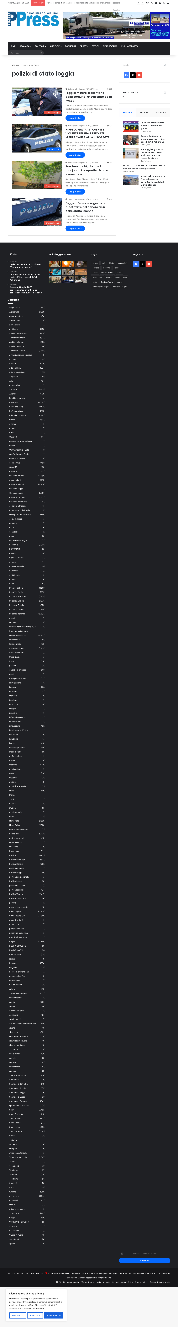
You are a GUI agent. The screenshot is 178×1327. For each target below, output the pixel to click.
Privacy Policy (141, 1282)
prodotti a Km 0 (16, 920)
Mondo (12, 795)
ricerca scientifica (17, 976)
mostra (12, 803)
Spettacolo (14, 1079)
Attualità (13, 389)
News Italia (14, 821)
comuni (12, 445)
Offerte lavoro (15, 842)
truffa (11, 1187)
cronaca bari (15, 480)
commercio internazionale (20, 441)
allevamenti (14, 325)
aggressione (14, 307)
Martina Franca (107, 272)
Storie (12, 1136)
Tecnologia (14, 1166)
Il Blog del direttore (17, 678)
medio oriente (15, 769)
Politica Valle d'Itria (17, 898)
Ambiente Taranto (17, 351)
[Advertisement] (83, 1306)
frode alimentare (16, 652)
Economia (70, 46)
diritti (11, 527)
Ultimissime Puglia (120, 287)
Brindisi (111, 263)
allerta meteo (15, 320)
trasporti (13, 1183)
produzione (14, 924)
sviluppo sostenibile (18, 1153)
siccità (12, 1028)
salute (12, 989)
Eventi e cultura (16, 588)
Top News (13, 1179)
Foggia (116, 268)
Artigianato (14, 376)
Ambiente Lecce (16, 346)
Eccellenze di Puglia (18, 540)
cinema (12, 424)
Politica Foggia (15, 872)
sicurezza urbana (17, 1045)
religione (13, 967)
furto (11, 661)
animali (12, 359)
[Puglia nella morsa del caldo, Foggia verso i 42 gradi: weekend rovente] (68, 264)
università (13, 1200)
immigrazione (15, 683)
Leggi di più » (75, 118)
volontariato (14, 1239)
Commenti (161, 112)
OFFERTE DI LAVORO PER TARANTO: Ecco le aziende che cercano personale (144, 167)
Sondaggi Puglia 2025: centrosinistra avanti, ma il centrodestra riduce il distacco (152, 154)
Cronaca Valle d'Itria (18, 501)
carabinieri (122, 263)
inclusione (13, 704)
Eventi (95, 46)
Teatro (12, 1161)
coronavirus (14, 463)
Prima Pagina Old (17, 916)
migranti (13, 778)
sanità (12, 1002)
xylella (12, 1243)
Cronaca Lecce (16, 493)
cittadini (12, 428)
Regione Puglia (107, 282)
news (11, 816)
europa (12, 579)
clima (11, 432)
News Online (14, 825)
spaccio (12, 1071)
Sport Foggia (15, 1123)
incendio (13, 691)
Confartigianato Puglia (19, 454)
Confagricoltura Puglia (19, 450)
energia (12, 562)
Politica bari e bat (17, 860)
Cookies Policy (126, 1282)
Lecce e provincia (17, 747)
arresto (12, 363)
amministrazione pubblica (20, 355)
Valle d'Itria (14, 1213)
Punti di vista (15, 954)
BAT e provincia (16, 411)
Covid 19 (13, 467)
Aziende (12, 394)
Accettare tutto (53, 1315)
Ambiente (55, 46)
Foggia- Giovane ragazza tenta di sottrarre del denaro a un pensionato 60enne (88, 207)
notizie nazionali (16, 838)
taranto (119, 282)
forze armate (15, 644)
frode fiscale (14, 657)
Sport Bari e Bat (16, 1114)
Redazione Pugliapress (76, 89)
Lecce (95, 272)
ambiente (13, 329)
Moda (11, 790)
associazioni (14, 385)
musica (12, 808)
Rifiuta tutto (35, 1315)
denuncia (13, 523)
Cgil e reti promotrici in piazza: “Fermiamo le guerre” (152, 125)
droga (11, 536)
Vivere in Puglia (16, 1235)
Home (13, 46)
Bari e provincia (16, 407)
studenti (13, 1144)
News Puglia (97, 277)
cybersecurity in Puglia (19, 510)
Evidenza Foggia (16, 605)
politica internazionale (19, 877)
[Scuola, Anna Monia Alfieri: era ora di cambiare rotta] (55, 264)
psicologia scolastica (18, 933)
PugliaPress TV (129, 46)
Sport (83, 46)
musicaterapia (15, 812)
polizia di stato (121, 277)
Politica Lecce (15, 881)
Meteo (12, 773)
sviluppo (13, 1149)
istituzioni (13, 734)
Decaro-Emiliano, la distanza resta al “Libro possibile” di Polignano (153, 139)
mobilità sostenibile (17, 786)
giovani (12, 665)
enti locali (13, 571)
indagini (12, 709)
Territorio (13, 1174)
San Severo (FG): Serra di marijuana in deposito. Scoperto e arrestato (88, 170)
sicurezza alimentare (18, 1036)
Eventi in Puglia (16, 592)
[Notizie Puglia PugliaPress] (33, 18)
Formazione (14, 640)
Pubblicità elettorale (18, 937)
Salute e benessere (18, 993)
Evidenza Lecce (16, 609)
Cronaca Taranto (16, 497)
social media (14, 1054)
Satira (14, 1140)
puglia (95, 282)
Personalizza (18, 1315)
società (12, 1062)
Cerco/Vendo (110, 46)
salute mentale (16, 998)
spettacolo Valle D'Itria (19, 1105)
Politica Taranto (16, 894)
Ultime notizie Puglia (101, 287)
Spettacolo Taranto (18, 1101)
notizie (109, 277)
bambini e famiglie (17, 398)
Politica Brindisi (16, 864)
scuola (12, 1006)
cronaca (96, 268)
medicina (13, 765)
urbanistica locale (17, 1209)
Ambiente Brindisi (17, 338)
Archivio (106, 1282)
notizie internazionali (18, 829)
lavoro (12, 743)
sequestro (13, 1015)
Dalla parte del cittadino (20, 514)
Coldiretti (13, 437)
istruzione (13, 739)
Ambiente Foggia (16, 342)
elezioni (12, 553)
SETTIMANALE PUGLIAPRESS (22, 1023)
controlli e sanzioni (17, 458)
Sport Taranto (15, 1131)
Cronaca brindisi (16, 484)
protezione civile (16, 929)
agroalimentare (16, 316)
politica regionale (16, 890)
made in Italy (15, 752)
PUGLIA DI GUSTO (17, 946)
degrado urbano (16, 519)
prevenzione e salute (18, 907)
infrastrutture (15, 721)
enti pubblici (14, 575)
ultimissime (14, 1196)
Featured (13, 622)
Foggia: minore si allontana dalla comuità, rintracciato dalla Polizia (88, 97)
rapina (12, 959)
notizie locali (14, 834)
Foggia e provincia (17, 635)
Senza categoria (16, 1010)
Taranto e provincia (18, 1157)
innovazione (14, 726)
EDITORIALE (14, 549)
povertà (12, 903)
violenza (13, 1226)
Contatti (115, 1282)
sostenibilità (14, 1067)
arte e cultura (15, 368)
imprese (12, 687)
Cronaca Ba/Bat (16, 476)
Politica (39, 46)
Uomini (12, 1205)
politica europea (16, 868)
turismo (12, 1192)
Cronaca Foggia (16, 489)
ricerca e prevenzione (19, 972)
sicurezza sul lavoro (18, 1041)
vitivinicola (14, 1230)
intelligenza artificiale (18, 730)
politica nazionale (17, 885)
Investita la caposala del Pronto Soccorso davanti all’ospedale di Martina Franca (153, 180)
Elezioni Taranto (16, 558)
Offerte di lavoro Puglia (91, 1282)
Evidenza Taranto (17, 614)
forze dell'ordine (16, 648)
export (12, 618)
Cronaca (24, 46)
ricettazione (14, 980)
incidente (13, 700)
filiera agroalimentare (18, 631)
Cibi (13, 799)
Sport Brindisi (15, 1118)
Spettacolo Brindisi (17, 1088)
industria (13, 713)
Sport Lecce (14, 1127)
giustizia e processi (17, 670)
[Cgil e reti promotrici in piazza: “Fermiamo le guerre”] (131, 126)
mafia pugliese (15, 756)
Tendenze (13, 1170)
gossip (12, 674)
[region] (36, 1305)
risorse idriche (15, 985)
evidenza (106, 268)
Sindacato (13, 1049)
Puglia (12, 941)
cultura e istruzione (17, 506)
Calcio (12, 420)
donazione (13, 532)
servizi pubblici (15, 1019)
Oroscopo (13, 847)
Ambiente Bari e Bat (18, 333)
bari (103, 263)
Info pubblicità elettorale (159, 1282)
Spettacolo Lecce (17, 1097)
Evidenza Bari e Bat (18, 596)
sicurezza (13, 1032)
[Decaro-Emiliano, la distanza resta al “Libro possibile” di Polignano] (131, 140)
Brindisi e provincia (17, 415)
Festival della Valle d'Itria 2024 (22, 627)
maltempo (13, 760)
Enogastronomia (16, 566)
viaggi (12, 1218)
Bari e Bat (13, 402)
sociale (12, 1058)
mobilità (12, 782)
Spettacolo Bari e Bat (18, 1084)
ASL (11, 381)
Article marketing (16, 372)
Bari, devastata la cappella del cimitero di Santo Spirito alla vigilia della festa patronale (83, 3)
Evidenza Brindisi (16, 601)
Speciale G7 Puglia (17, 1075)
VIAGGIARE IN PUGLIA (19, 1222)
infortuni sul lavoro (17, 717)
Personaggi (14, 851)
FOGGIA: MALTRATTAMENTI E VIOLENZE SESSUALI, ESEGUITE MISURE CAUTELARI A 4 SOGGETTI (87, 133)
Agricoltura (14, 312)
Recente (144, 112)
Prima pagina (15, 911)
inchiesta (13, 696)
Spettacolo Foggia (17, 1092)
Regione (13, 963)
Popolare (127, 112)
